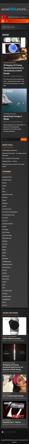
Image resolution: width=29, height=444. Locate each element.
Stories (4, 282)
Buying (4, 200)
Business (4, 197)
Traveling (4, 293)
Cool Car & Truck (6, 209)
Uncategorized (6, 299)
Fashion (4, 226)
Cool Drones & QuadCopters (9, 62)
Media (4, 250)
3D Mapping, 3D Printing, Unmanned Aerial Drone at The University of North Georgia (13, 367)
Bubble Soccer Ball (7, 194)
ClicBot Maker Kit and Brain (9, 150)
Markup (4, 247)
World (3, 302)
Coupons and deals (7, 223)
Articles (4, 183)
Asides (4, 186)
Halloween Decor (7, 238)
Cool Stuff (5, 218)
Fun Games (5, 229)
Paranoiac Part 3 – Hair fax (9, 161)
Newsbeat (5, 258)
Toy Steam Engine (7, 290)
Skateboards (5, 276)
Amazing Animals (7, 177)
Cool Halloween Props (8, 215)
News (3, 255)
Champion (5, 203)
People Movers (6, 267)
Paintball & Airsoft (7, 264)
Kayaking (4, 241)
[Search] (26, 21)
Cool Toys (5, 220)
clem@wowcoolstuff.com (17, 76)
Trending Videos (6, 296)
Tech (3, 287)
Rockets (4, 273)
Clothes (4, 206)
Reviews (4, 270)
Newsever (22, 440)
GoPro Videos (6, 232)
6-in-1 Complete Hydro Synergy (10, 158)
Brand (3, 191)
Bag (3, 188)
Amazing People (6, 180)
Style (3, 285)
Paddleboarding (6, 261)
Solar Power (5, 279)
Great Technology (7, 235)
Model (4, 253)
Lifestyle (4, 244)
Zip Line (4, 305)
